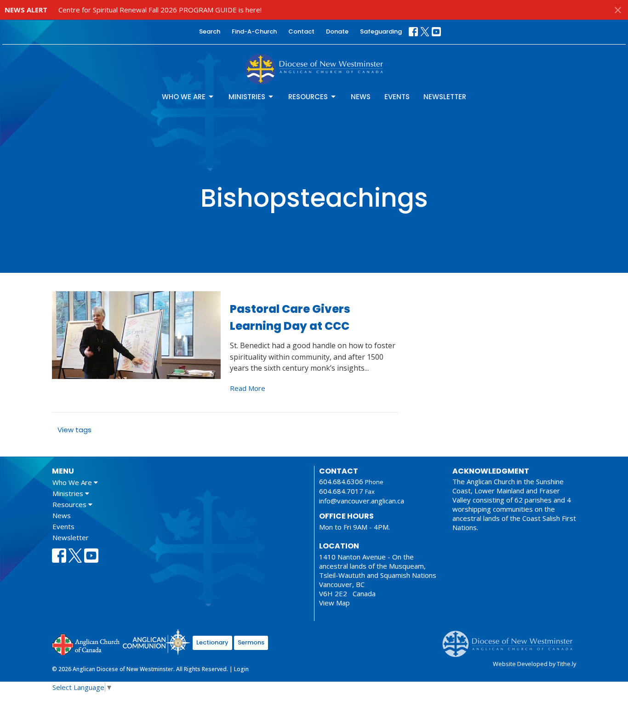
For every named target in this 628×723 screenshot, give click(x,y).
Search (209, 31)
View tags (74, 430)
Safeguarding (381, 31)
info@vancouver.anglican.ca (361, 500)
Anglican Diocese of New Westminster (511, 639)
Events (397, 97)
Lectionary (212, 642)
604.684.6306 (341, 481)
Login (241, 669)
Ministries (246, 97)
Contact (301, 31)
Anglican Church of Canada (86, 643)
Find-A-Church (254, 31)
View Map (334, 602)
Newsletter (444, 97)
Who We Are (184, 97)
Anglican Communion (156, 642)
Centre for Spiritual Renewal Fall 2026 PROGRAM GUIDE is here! (160, 9)
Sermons (251, 642)
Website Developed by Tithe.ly (534, 663)
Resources (308, 97)
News (361, 97)
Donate (337, 31)
